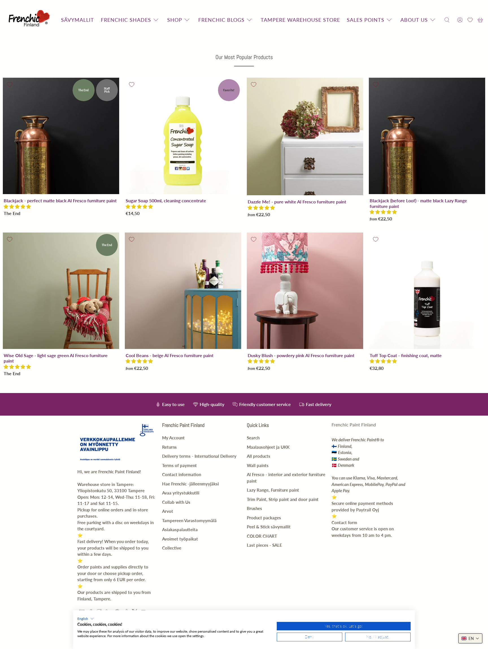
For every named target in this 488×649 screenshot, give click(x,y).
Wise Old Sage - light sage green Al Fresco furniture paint (56, 358)
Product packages (264, 517)
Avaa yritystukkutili (180, 492)
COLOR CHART (262, 536)
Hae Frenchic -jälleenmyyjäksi (190, 483)
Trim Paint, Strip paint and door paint (283, 499)
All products (258, 456)
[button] (17, 206)
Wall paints (258, 465)
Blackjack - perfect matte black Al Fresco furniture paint (60, 200)
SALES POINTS (365, 20)
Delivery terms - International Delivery (199, 456)
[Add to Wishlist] (9, 84)
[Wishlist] (470, 20)
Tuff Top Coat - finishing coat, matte (406, 355)
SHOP (174, 20)
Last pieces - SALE (264, 545)
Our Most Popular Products (244, 57)
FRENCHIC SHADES (126, 20)
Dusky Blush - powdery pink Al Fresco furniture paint (301, 355)
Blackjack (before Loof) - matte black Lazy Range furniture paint (418, 203)
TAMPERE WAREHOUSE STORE (300, 20)
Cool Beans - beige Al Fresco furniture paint (169, 355)
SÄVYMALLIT (77, 20)
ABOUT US (414, 20)
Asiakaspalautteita (180, 529)
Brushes (254, 508)
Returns (169, 447)
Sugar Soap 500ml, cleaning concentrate (166, 200)
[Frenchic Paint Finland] (30, 19)
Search (253, 437)
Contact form (344, 522)
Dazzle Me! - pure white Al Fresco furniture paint (297, 201)
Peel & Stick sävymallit (269, 526)
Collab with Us (176, 502)
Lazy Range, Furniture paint (273, 489)
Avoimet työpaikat (180, 538)
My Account (173, 437)
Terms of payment (179, 465)
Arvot (167, 511)
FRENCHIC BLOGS (221, 20)
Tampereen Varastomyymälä (189, 520)
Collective (171, 547)
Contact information (181, 474)
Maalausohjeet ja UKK (268, 447)
